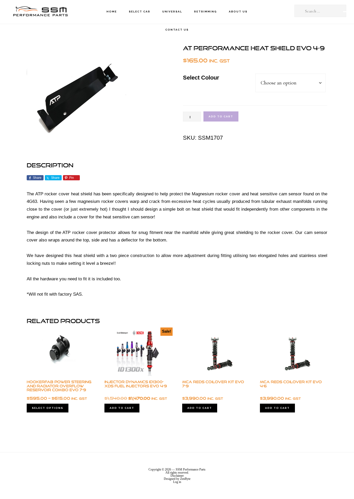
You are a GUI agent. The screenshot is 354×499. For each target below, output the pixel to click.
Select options (47, 408)
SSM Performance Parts (40, 12)
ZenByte (185, 479)
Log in (177, 482)
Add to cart (221, 116)
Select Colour (201, 77)
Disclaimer (177, 475)
